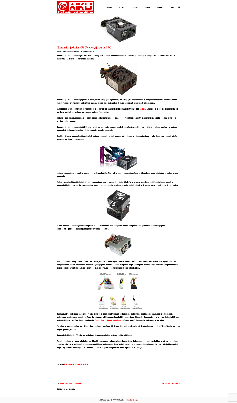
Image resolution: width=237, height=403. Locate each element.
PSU (85, 369)
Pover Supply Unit (73, 369)
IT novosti (78, 364)
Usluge (147, 7)
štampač (143, 108)
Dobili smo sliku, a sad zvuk (71, 383)
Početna (59, 51)
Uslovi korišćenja (132, 400)
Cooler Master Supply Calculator (108, 320)
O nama (121, 7)
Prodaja (135, 7)
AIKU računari (69, 364)
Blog (172, 7)
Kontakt (160, 7)
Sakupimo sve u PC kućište (167, 383)
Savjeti (85, 364)
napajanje (61, 369)
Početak (109, 7)
